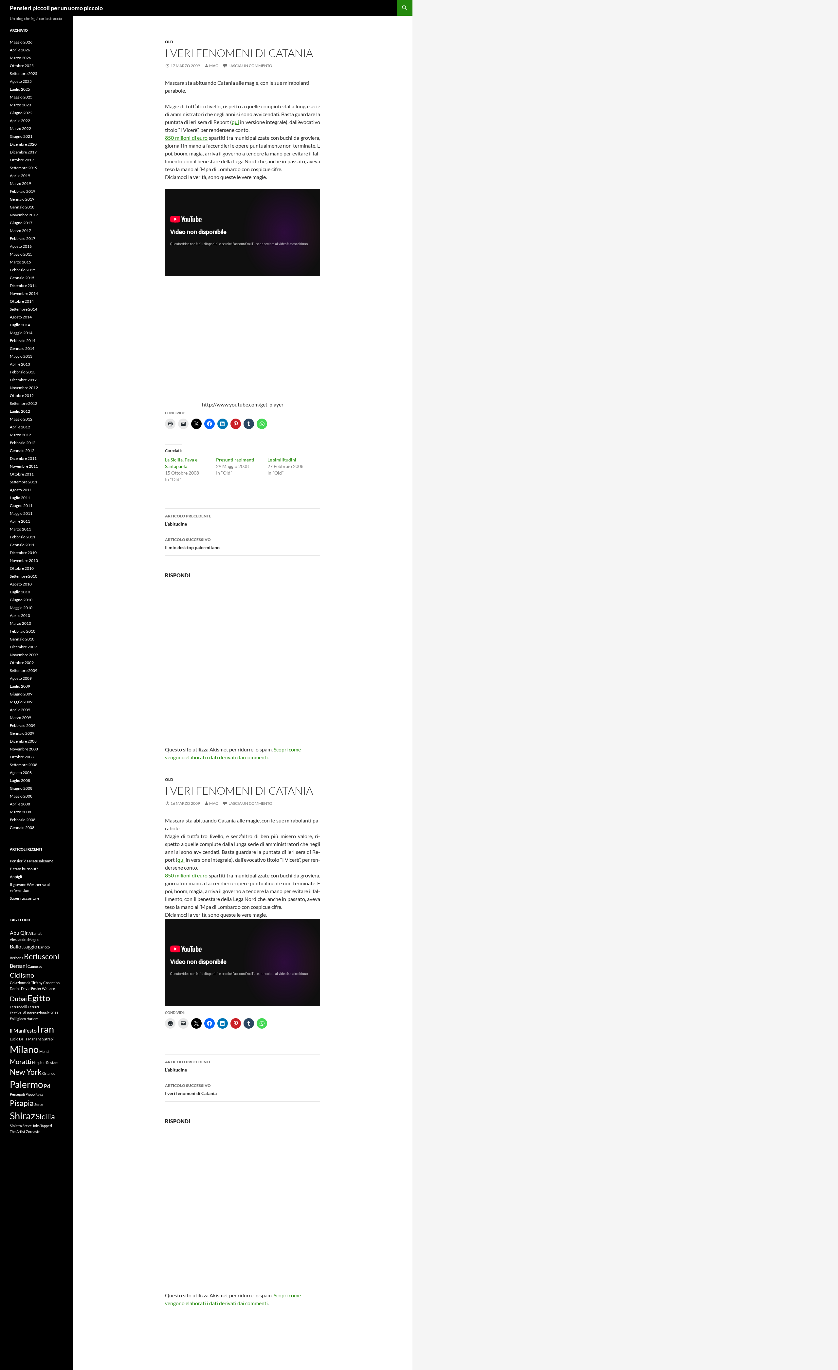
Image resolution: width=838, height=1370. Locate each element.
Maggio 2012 (21, 419)
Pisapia (22, 1103)
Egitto (38, 998)
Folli (13, 1019)
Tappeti (46, 1126)
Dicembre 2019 (23, 152)
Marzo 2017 (20, 230)
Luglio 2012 (20, 411)
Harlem (32, 1019)
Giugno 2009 (21, 694)
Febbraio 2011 (22, 536)
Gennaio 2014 (22, 348)
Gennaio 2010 (22, 639)
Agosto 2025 (21, 81)
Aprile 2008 (20, 804)
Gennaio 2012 (22, 450)
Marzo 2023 (20, 104)
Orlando (48, 1073)
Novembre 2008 (24, 749)
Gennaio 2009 (22, 733)
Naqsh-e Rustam (45, 1062)
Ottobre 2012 (22, 395)
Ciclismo (22, 975)
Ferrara (34, 1007)
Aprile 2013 (20, 364)
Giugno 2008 (21, 788)
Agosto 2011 (21, 489)
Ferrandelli (18, 1007)
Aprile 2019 (20, 175)
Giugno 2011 (21, 505)
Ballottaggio (23, 946)
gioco (21, 1019)
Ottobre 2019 (22, 159)
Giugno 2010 (21, 599)
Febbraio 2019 (22, 191)
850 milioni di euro (186, 138)
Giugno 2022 (21, 112)
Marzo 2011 (20, 529)
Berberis (16, 958)
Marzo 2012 (20, 434)
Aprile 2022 (20, 120)
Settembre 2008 (23, 764)
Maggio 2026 (21, 42)
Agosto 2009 (21, 678)
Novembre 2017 (24, 214)
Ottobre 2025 (22, 65)
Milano (24, 1049)
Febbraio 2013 (22, 372)
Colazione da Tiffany (26, 983)
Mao (214, 65)
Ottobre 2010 (22, 568)
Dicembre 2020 (23, 144)
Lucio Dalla (18, 1039)
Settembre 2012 (23, 403)
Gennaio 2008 (22, 827)
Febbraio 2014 (22, 340)
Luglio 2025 (20, 89)
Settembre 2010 (23, 576)
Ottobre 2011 (22, 474)
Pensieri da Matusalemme (31, 860)
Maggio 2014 (21, 332)
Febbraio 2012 (22, 442)
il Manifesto (23, 1030)
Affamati (35, 933)
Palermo (26, 1084)
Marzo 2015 (20, 262)
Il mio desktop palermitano (192, 543)
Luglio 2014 (20, 324)
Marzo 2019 (20, 183)
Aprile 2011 (20, 521)
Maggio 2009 (21, 701)
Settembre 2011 (23, 481)
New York (26, 1071)
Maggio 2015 (21, 254)
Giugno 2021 (21, 136)
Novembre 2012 (24, 387)
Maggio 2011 (21, 513)
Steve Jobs (31, 1126)
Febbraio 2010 (22, 631)
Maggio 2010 (21, 607)
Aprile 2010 (20, 615)
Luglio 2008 (20, 780)
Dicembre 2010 (23, 552)
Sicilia (45, 1116)
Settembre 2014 (23, 309)
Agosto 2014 (21, 317)
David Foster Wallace (38, 988)
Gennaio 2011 (22, 544)
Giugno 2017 (21, 222)
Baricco (44, 947)
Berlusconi (41, 956)
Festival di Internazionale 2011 (34, 1013)
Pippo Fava (34, 1094)
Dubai (18, 998)
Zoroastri (33, 1131)
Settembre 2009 (23, 670)
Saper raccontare (24, 898)
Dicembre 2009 (23, 646)
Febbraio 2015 (22, 269)
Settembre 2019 (23, 167)
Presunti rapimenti (235, 459)
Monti (44, 1051)
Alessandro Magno (24, 939)
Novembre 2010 (24, 560)
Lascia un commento (250, 65)
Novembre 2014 (24, 293)
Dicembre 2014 (23, 285)
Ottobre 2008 (22, 756)
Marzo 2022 (20, 128)
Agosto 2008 (21, 772)
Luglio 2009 (20, 686)
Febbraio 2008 (22, 819)
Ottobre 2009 (22, 662)
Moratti (20, 1061)
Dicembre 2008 (23, 741)
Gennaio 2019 (22, 199)
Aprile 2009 (20, 709)
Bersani (18, 966)
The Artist (17, 1131)
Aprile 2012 (20, 426)
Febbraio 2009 (22, 725)
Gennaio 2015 (22, 277)
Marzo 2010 (20, 623)
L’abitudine (188, 520)
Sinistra (16, 1126)
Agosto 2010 (21, 584)
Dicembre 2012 (23, 379)
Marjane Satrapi (41, 1039)
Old (169, 41)
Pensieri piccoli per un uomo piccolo (56, 7)
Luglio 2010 (20, 591)
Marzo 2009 (20, 717)
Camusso (34, 966)
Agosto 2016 (21, 246)
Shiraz (22, 1115)
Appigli (16, 876)
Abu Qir (19, 932)
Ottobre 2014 (22, 301)
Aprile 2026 (20, 49)
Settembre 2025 (23, 73)
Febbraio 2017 (22, 238)
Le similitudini (281, 459)
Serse (38, 1104)
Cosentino (51, 983)
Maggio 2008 (21, 796)
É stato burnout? (24, 868)
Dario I (15, 988)
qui (235, 122)
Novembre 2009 (24, 654)
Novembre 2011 (24, 466)
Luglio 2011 (20, 497)
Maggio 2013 (21, 356)
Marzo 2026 (20, 57)
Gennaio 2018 (22, 207)
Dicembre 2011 (23, 458)
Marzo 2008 (20, 811)
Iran (45, 1029)
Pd (47, 1086)
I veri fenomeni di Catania (191, 1089)
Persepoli (17, 1094)
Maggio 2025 (21, 97)
